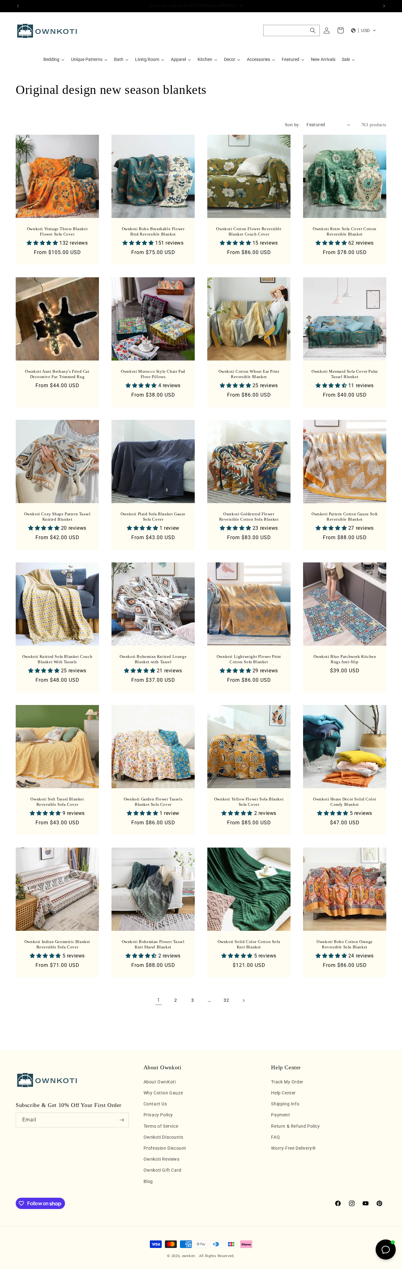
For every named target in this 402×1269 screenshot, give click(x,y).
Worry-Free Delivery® (293, 1148)
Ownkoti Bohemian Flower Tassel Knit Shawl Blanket (153, 944)
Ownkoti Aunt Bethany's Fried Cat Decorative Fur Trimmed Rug (57, 374)
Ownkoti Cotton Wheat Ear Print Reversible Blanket (249, 374)
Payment (280, 1114)
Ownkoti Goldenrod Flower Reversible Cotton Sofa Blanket (249, 517)
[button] (291, 30)
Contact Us (155, 1103)
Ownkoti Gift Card (163, 1170)
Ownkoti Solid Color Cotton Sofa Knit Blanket (249, 944)
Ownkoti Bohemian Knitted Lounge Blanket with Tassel (153, 659)
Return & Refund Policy (295, 1126)
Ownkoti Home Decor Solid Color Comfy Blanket (344, 802)
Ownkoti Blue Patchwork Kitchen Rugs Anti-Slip (344, 659)
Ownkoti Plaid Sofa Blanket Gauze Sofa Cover (153, 517)
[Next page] (243, 1000)
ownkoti (189, 1256)
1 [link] (158, 1000)
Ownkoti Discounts (163, 1137)
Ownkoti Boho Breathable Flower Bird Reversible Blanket (153, 231)
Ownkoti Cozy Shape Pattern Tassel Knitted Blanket (57, 517)
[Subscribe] (121, 1120)
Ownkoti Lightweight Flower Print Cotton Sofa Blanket (249, 659)
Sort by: (292, 124)
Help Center (283, 1092)
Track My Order (287, 1081)
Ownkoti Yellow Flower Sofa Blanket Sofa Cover (249, 802)
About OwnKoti (160, 1081)
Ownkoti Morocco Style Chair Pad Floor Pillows (153, 374)
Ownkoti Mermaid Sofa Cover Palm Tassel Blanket (345, 374)
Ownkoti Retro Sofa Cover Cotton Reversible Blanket (345, 231)
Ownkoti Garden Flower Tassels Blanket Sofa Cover (153, 802)
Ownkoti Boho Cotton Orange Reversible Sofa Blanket (345, 944)
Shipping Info (285, 1103)
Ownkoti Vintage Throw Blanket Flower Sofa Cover (57, 231)
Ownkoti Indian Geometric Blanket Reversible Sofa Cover (57, 944)
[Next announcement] (384, 6)
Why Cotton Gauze (163, 1092)
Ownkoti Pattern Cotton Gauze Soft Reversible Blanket (345, 517)
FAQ (275, 1137)
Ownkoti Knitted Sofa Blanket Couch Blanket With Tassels (57, 659)
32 (226, 1000)
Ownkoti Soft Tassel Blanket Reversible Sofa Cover (57, 802)
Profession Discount (165, 1148)
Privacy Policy (158, 1114)
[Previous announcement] (18, 6)
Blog (148, 1181)
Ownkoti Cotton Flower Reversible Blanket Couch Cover (248, 231)
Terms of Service (161, 1126)
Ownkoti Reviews (162, 1159)
